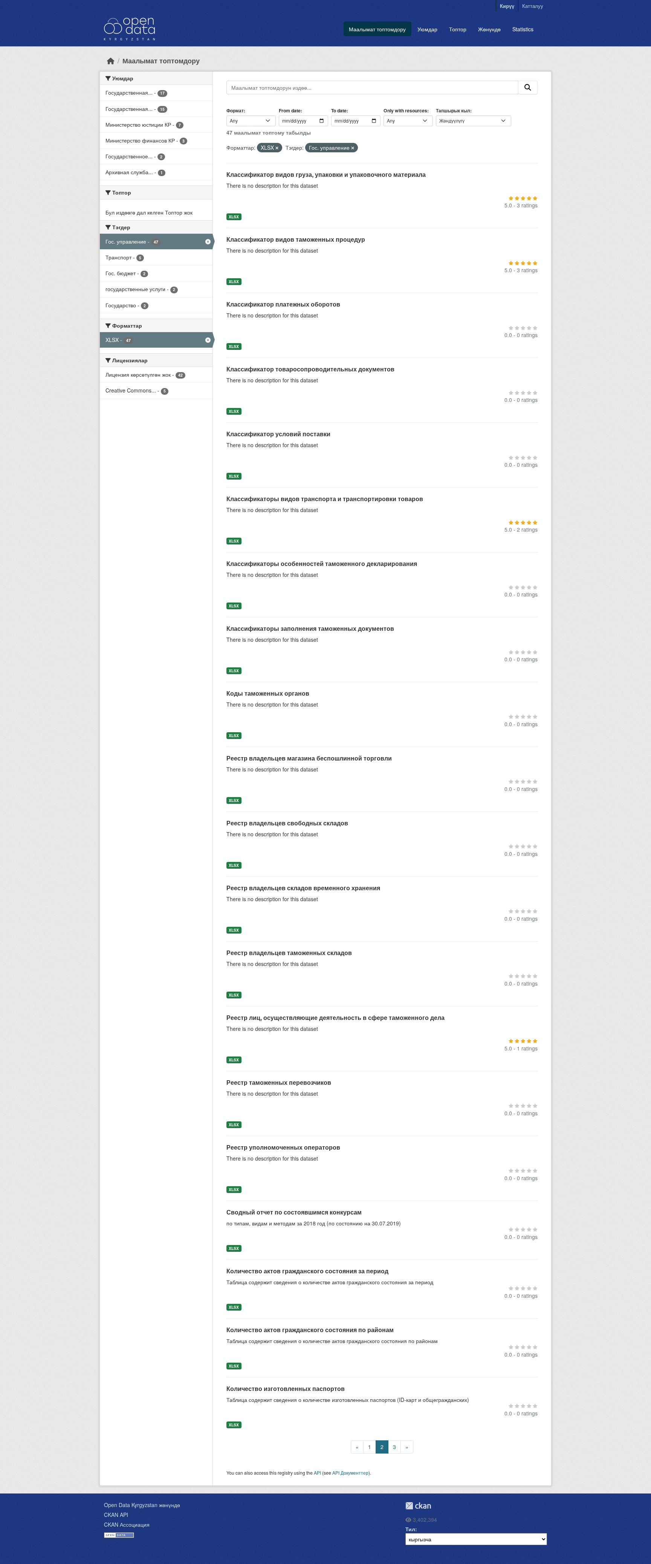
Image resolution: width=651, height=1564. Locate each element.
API (317, 1472)
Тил (410, 1529)
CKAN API (116, 1514)
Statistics (522, 29)
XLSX (234, 216)
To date (339, 110)
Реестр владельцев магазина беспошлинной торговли (309, 758)
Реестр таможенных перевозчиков (278, 1082)
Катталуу (532, 5)
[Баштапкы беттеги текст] (111, 60)
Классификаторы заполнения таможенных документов (310, 628)
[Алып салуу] (276, 148)
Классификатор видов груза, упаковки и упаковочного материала (326, 174)
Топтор (457, 29)
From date (290, 110)
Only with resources (405, 110)
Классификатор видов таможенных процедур (295, 239)
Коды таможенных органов (267, 693)
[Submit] (528, 87)
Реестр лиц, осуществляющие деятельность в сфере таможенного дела (335, 1017)
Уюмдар (427, 29)
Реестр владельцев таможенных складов (289, 952)
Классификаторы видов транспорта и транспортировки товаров (324, 498)
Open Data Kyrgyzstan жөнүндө (142, 1505)
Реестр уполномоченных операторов (283, 1147)
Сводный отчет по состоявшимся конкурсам (294, 1212)
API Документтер (350, 1472)
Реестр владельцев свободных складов (287, 823)
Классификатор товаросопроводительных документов (310, 369)
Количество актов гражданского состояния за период (307, 1271)
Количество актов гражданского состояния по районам (310, 1329)
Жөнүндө (489, 29)
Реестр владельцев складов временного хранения (303, 887)
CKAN (418, 1506)
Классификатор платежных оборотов (283, 304)
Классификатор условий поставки (278, 433)
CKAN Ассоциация (127, 1524)
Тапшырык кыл (453, 110)
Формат (235, 110)
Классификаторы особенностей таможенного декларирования (321, 563)
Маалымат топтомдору (377, 29)
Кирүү (507, 5)
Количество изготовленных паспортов (285, 1388)
